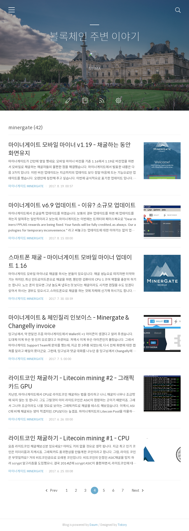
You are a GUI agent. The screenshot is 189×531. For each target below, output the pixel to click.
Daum (94, 525)
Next (136, 490)
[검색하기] (178, 10)
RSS (103, 100)
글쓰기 (69, 100)
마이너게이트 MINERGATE (26, 186)
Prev (53, 490)
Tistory (122, 525)
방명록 (86, 100)
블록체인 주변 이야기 (94, 37)
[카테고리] (11, 10)
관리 (119, 100)
